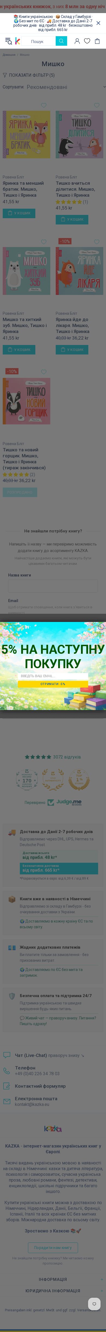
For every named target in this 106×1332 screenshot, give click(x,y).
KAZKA (17, 40)
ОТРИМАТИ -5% (53, 684)
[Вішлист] (87, 41)
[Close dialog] (101, 627)
